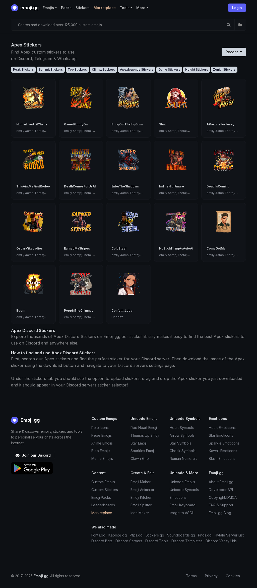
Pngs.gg (205, 535)
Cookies (233, 576)
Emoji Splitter (141, 505)
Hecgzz (117, 317)
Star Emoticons (221, 435)
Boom (20, 310)
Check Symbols (183, 451)
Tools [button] (125, 8)
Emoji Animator (142, 489)
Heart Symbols (182, 427)
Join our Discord (36, 455)
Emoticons (178, 497)
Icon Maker (140, 513)
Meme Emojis (102, 458)
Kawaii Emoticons (223, 451)
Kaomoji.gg (117, 535)
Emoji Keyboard (183, 505)
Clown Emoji (140, 458)
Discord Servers (128, 541)
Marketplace (105, 8)
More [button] (140, 8)
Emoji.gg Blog (220, 513)
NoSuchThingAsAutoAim (177, 248)
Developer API (221, 489)
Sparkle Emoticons (224, 443)
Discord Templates (187, 541)
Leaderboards (103, 505)
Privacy (211, 576)
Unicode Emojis (182, 482)
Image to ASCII (182, 513)
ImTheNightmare (171, 186)
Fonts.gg (98, 535)
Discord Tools (156, 541)
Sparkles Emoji (143, 451)
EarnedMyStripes (77, 248)
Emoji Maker (141, 482)
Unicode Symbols (184, 489)
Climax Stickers (103, 69)
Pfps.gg (136, 535)
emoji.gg (29, 7)
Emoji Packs (101, 497)
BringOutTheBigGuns (127, 124)
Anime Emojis (102, 443)
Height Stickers (196, 69)
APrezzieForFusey (220, 124)
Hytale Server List (229, 535)
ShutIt (163, 124)
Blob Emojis (100, 451)
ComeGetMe (216, 248)
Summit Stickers (51, 69)
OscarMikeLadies (29, 248)
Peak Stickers (23, 69)
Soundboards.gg (181, 535)
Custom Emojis (103, 482)
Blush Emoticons (222, 458)
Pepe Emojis (101, 435)
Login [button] (237, 8)
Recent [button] (232, 52)
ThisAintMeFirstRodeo (33, 186)
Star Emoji (139, 443)
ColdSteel (118, 248)
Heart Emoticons (222, 427)
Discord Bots (101, 541)
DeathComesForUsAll (80, 186)
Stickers (83, 8)
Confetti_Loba (121, 310)
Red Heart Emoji (144, 427)
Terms (191, 576)
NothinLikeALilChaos (31, 124)
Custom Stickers (104, 489)
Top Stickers (77, 69)
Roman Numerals (183, 458)
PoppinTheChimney (78, 310)
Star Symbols (180, 443)
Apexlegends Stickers (136, 69)
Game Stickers (169, 69)
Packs (66, 8)
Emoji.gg (29, 420)
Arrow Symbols (182, 435)
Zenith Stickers (224, 69)
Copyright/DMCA (223, 497)
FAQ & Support (221, 505)
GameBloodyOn (76, 124)
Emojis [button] (48, 8)
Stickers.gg (155, 535)
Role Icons (100, 427)
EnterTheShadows (125, 186)
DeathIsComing (218, 186)
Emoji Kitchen (141, 497)
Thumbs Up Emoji (145, 435)
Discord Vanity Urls (221, 541)
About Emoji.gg (221, 482)
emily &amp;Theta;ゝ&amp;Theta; (41, 131)
